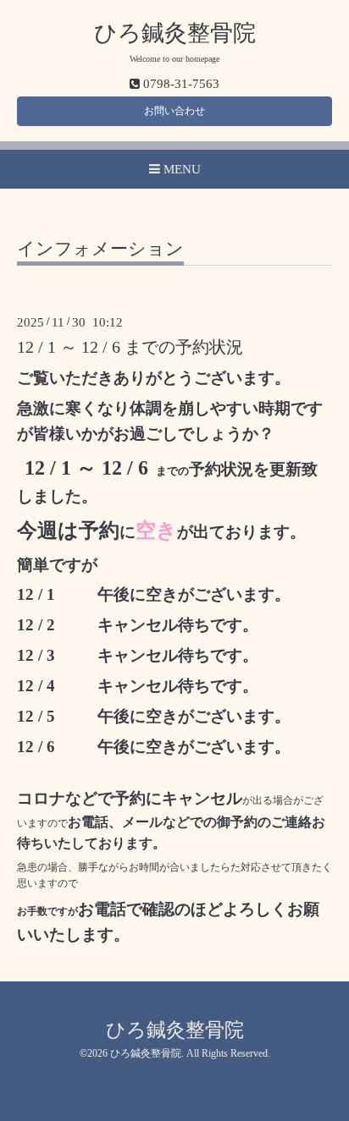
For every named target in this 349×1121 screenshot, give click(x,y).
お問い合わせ (174, 111)
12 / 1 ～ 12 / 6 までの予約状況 (130, 347)
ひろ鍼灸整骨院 (175, 33)
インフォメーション (100, 249)
